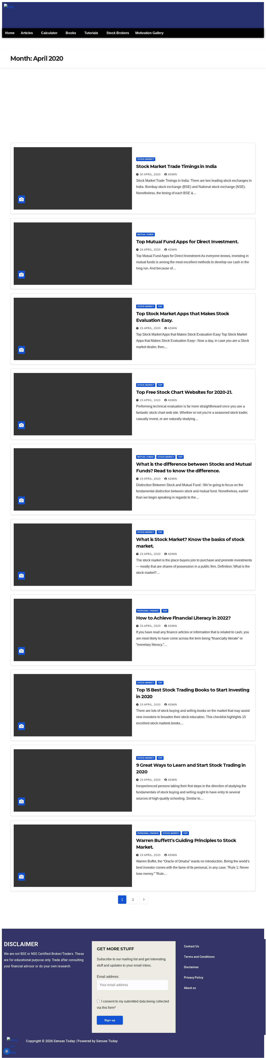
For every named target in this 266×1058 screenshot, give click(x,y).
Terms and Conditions (199, 956)
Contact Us (191, 946)
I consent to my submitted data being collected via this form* (133, 1004)
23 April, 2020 (150, 328)
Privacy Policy (193, 977)
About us (190, 988)
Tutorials (91, 33)
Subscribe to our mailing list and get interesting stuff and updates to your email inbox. (131, 962)
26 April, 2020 (150, 249)
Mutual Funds (145, 234)
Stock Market (145, 159)
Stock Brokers (117, 33)
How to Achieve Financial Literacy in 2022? (183, 618)
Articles (27, 33)
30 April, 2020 (150, 174)
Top (160, 306)
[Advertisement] (133, 99)
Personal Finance (148, 611)
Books (71, 33)
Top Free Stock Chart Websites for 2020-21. (184, 392)
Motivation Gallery (149, 33)
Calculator (49, 33)
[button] (28, 33)
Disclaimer (191, 967)
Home (10, 33)
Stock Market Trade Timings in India (176, 166)
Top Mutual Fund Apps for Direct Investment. (187, 241)
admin (172, 174)
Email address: (108, 976)
